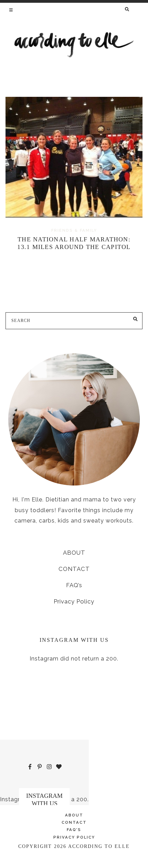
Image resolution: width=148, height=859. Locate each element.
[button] (11, 10)
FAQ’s (74, 585)
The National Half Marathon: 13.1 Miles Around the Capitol (73, 243)
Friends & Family (74, 230)
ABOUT (74, 552)
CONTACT (74, 568)
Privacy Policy (74, 601)
